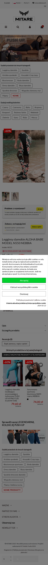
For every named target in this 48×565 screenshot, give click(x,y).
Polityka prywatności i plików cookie (31, 300)
